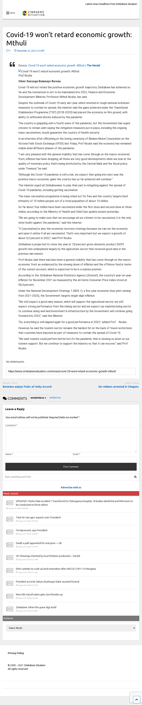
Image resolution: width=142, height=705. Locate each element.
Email (76, 454)
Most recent (11, 493)
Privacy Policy (16, 653)
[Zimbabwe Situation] (33, 16)
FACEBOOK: (55, 398)
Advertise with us (71, 487)
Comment (11, 425)
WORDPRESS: (38, 398)
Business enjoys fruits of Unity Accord (27, 386)
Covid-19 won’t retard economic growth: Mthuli (64, 65)
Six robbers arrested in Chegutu (118, 386)
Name (9, 454)
